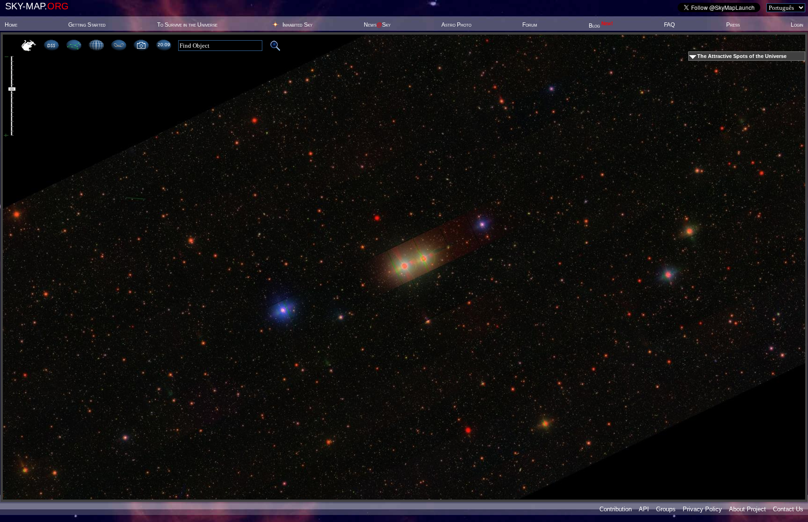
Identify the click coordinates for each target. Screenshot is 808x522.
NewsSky (377, 24)
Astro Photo (456, 24)
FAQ (669, 24)
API (644, 509)
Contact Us (788, 509)
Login (797, 24)
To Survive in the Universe (187, 24)
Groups (666, 509)
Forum (529, 24)
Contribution (615, 509)
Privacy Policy (702, 509)
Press (733, 24)
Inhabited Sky (297, 24)
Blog (601, 25)
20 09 (164, 44)
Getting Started (87, 24)
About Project (747, 509)
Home (11, 24)
